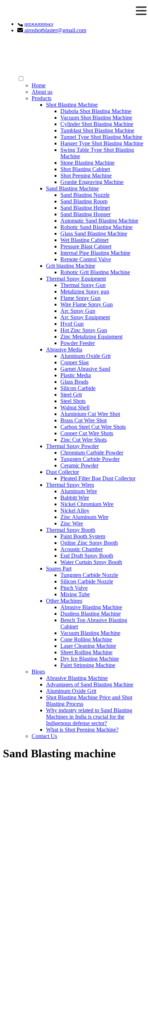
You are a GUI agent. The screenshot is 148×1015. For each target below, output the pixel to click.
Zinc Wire (71, 523)
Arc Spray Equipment (85, 317)
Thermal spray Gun (39, 948)
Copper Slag (74, 362)
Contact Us (44, 736)
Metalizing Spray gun (84, 291)
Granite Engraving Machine (92, 182)
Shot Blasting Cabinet (85, 169)
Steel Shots (72, 401)
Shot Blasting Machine (72, 105)
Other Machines (64, 601)
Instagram (33, 891)
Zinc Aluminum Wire (84, 517)
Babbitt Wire (74, 498)
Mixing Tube (75, 594)
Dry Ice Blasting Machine (89, 659)
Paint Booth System (82, 536)
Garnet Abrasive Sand (85, 369)
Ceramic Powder (79, 465)
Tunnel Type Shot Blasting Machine (101, 137)
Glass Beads (74, 382)
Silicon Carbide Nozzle (86, 581)
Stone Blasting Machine (87, 163)
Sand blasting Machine (43, 941)
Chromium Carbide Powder (91, 453)
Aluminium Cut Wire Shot (90, 414)
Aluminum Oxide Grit (85, 356)
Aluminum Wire (78, 491)
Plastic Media (75, 375)
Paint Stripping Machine (87, 665)
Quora (29, 904)
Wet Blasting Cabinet (84, 240)
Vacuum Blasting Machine (90, 633)
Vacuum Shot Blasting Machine (96, 118)
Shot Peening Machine (86, 176)
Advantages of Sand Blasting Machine (89, 684)
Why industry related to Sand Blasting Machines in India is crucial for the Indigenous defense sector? (89, 716)
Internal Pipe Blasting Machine (95, 253)
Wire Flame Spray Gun (86, 304)
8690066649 (38, 24)
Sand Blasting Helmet (85, 208)
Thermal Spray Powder (72, 446)
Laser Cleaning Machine (88, 646)
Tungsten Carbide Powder (90, 459)
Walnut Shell (74, 407)
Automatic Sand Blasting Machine (99, 221)
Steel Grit (71, 395)
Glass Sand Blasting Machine (93, 233)
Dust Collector (62, 472)
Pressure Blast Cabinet (85, 246)
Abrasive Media (64, 349)
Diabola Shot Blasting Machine (95, 111)
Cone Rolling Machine (86, 639)
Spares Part (58, 568)
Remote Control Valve (85, 259)
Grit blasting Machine (70, 266)
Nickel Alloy (74, 511)
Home (39, 85)
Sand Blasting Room (83, 201)
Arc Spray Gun (77, 311)
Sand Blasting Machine (72, 188)
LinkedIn (32, 885)
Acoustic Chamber (81, 549)
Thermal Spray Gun (83, 285)
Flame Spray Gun (80, 298)
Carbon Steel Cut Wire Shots (93, 427)
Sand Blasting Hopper (85, 214)
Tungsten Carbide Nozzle (89, 575)
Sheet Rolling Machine (86, 652)
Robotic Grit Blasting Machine (95, 272)
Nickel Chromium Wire (87, 504)
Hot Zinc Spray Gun (83, 330)
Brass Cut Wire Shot (83, 420)
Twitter (30, 898)
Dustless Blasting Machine (90, 614)
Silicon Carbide (78, 388)
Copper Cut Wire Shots (86, 433)
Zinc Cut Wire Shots (83, 440)
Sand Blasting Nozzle (85, 195)
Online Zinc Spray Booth (89, 543)
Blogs (38, 672)
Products (41, 98)
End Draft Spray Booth (86, 556)
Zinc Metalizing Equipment (91, 337)
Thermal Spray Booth (70, 530)
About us (42, 92)
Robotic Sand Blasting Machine (96, 227)
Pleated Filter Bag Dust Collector (97, 478)
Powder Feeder (77, 343)
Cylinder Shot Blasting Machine (96, 124)
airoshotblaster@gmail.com (54, 30)
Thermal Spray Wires (70, 485)
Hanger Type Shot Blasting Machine (101, 143)
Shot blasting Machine (42, 929)
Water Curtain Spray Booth (91, 562)
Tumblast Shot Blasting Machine (97, 130)
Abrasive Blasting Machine (91, 607)
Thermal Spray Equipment (76, 279)
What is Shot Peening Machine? (82, 730)
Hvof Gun (72, 324)
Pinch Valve (74, 588)
